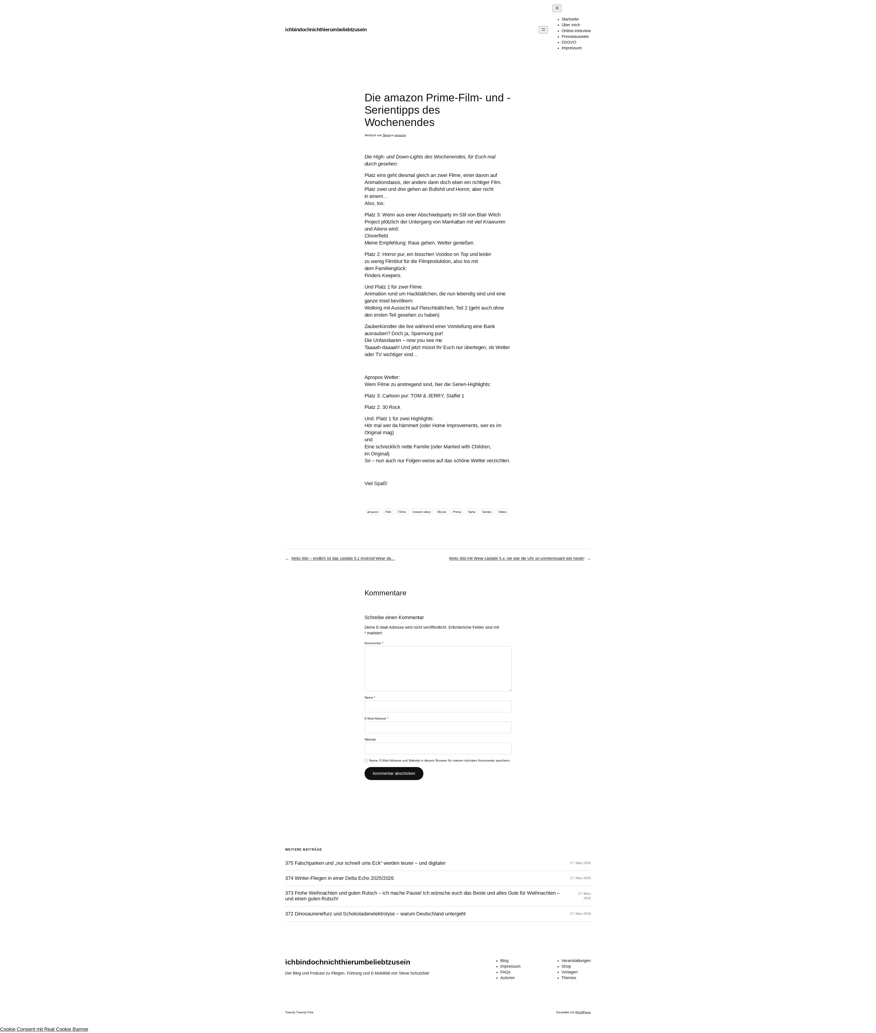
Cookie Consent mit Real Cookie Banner (44, 1029)
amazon (400, 135)
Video (502, 512)
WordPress (583, 1012)
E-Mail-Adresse (376, 718)
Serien (486, 512)
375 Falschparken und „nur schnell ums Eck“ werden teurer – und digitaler (365, 863)
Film (388, 512)
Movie (442, 512)
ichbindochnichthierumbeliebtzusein (326, 29)
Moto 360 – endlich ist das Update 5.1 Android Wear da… (343, 558)
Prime (457, 512)
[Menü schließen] (557, 8)
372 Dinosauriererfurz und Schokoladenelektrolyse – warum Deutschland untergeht (375, 914)
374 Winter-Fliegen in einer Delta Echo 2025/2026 (339, 878)
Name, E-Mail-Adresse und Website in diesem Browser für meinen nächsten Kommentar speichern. (440, 760)
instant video (422, 512)
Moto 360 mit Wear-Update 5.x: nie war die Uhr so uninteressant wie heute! (516, 558)
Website (370, 739)
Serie (472, 512)
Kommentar (374, 643)
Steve (387, 135)
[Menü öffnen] (543, 30)
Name (370, 697)
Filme (402, 512)
